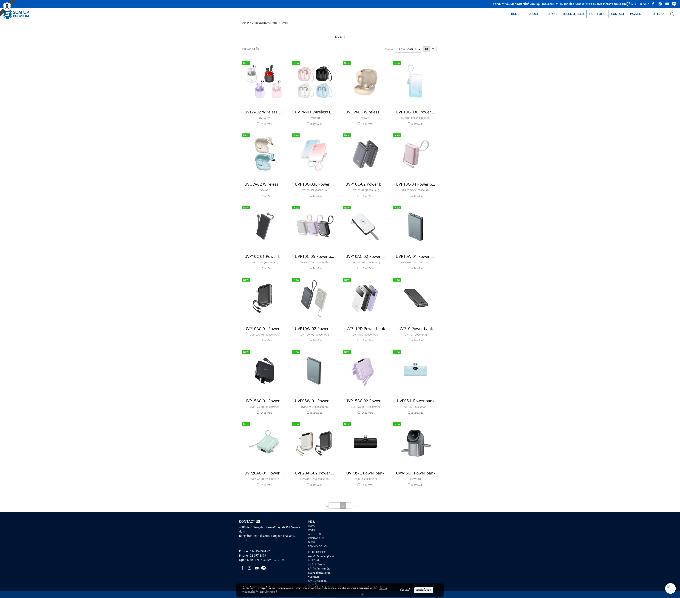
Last (355, 505)
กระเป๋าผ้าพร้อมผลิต (319, 572)
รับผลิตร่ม (313, 576)
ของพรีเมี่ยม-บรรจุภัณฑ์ (321, 556)
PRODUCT (532, 14)
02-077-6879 (258, 555)
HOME (515, 14)
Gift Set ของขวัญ (317, 580)
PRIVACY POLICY (317, 546)
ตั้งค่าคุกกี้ (405, 590)
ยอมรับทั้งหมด (423, 590)
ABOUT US (314, 534)
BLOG (311, 542)
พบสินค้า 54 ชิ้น (250, 49)
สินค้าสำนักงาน (316, 564)
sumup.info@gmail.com (609, 4)
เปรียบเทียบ (266, 123)
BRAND (552, 14)
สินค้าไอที (313, 560)
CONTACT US (316, 538)
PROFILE (655, 14)
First (325, 505)
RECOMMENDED (573, 14)
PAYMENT (636, 14)
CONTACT (618, 14)
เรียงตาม (390, 49)
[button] (672, 14)
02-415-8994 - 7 (260, 551)
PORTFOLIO (597, 14)
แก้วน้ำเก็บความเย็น (319, 568)
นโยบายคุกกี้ (271, 591)
